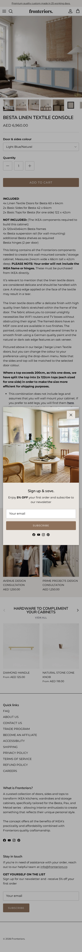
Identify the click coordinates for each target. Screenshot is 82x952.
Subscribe (41, 525)
